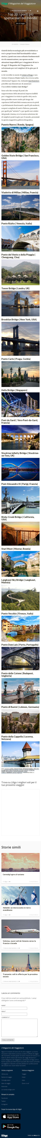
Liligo (5, 881)
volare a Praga (27, 75)
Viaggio (24, 1074)
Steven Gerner (18, 768)
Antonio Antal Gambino (10, 948)
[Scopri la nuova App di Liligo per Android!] (10, 1126)
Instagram (4, 1104)
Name (3, 1005)
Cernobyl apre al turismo (13, 874)
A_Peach (21, 770)
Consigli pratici (5, 1080)
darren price (9, 771)
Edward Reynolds (18, 771)
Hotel (23, 1077)
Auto (23, 1080)
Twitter (3, 1101)
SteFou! (14, 772)
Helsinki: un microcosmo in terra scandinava (17, 909)
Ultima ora (4, 1074)
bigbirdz (19, 772)
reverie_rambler (9, 768)
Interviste (4, 1086)
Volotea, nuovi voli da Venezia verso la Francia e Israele (19, 942)
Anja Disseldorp (13, 770)
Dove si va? (25, 1083)
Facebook (4, 1098)
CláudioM (9, 772)
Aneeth (26, 770)
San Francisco (33, 81)
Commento (5, 1017)
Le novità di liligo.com (8, 1089)
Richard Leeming (28, 768)
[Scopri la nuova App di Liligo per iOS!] (10, 1116)
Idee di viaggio (20, 23)
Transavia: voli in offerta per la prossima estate (20, 975)
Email (3, 1011)
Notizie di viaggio (6, 1077)
